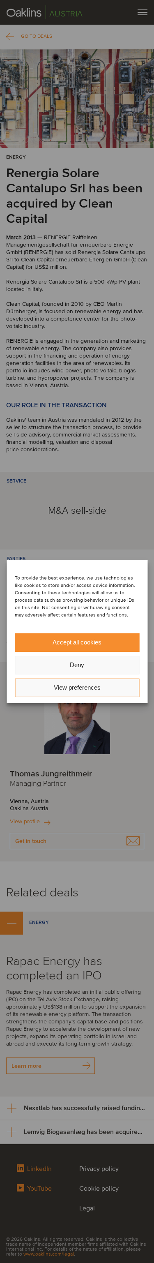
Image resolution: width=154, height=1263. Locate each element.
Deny (77, 664)
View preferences (77, 687)
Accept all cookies (77, 642)
